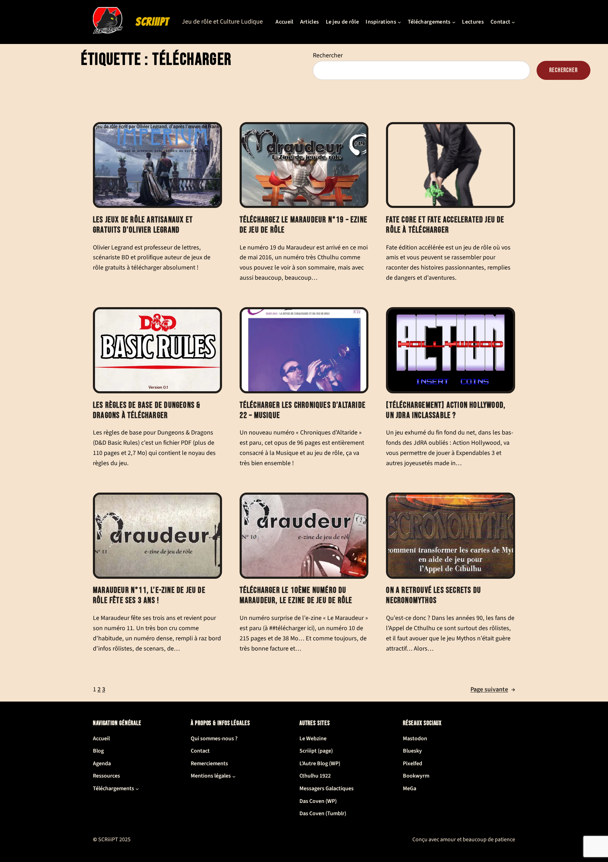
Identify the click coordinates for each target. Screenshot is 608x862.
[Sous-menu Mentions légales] (234, 776)
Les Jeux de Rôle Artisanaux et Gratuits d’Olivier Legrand (143, 225)
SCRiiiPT (152, 22)
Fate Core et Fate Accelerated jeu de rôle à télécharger (445, 225)
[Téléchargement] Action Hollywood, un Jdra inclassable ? (446, 410)
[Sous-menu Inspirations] (399, 22)
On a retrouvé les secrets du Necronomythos (433, 595)
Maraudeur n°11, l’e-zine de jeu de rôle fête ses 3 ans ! (149, 595)
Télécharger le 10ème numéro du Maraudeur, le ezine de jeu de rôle (296, 595)
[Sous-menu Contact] (513, 22)
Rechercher (328, 55)
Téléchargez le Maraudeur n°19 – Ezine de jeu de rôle (303, 225)
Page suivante (492, 689)
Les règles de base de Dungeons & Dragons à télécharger (146, 410)
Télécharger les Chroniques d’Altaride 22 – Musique (303, 410)
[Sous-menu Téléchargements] (454, 22)
